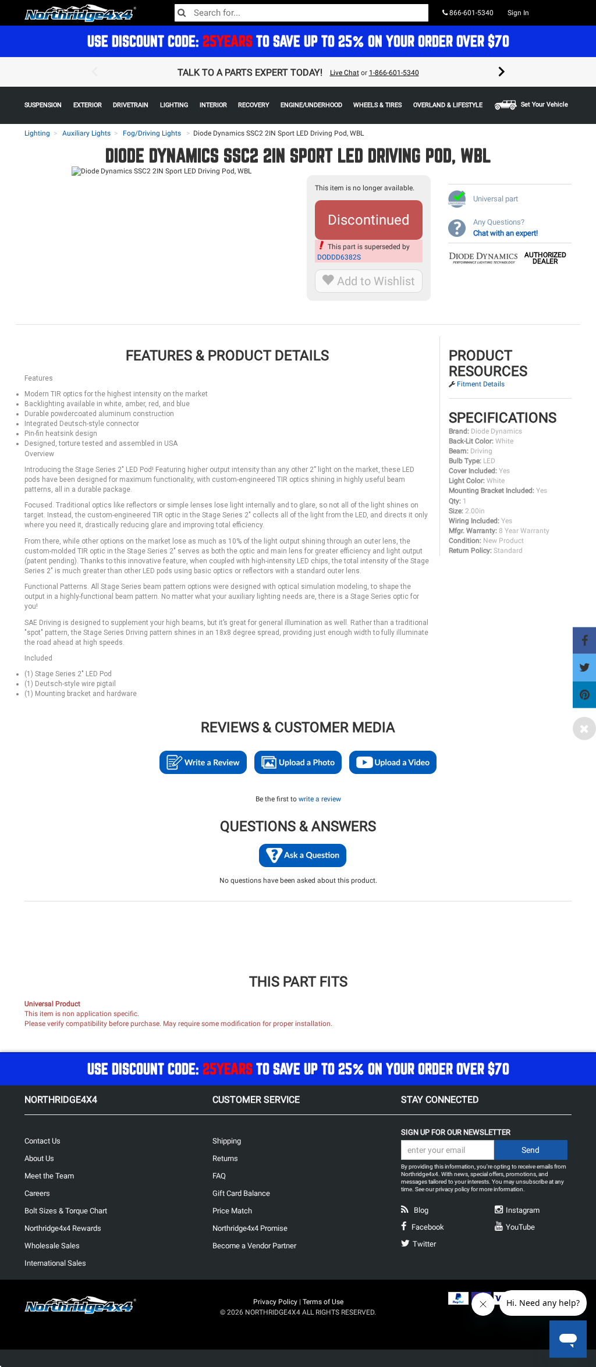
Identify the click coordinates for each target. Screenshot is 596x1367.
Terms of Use (323, 1302)
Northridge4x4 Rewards (62, 1228)
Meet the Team (49, 1175)
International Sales (55, 1263)
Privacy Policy (275, 1302)
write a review (320, 799)
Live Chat (344, 73)
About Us (39, 1158)
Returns (225, 1158)
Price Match (232, 1210)
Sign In (518, 13)
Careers (37, 1193)
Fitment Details (481, 384)
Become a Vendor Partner (254, 1245)
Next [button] (501, 72)
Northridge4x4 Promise (250, 1228)
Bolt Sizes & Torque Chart (65, 1210)
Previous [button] (94, 72)
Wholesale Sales (52, 1245)
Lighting (37, 133)
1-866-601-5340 (394, 73)
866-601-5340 (471, 13)
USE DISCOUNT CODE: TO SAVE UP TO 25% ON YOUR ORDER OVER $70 (298, 41)
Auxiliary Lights (86, 133)
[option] (298, 72)
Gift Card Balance (241, 1193)
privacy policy (452, 1189)
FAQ (219, 1175)
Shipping (226, 1141)
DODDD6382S (339, 257)
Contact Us (42, 1141)
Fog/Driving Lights (152, 133)
